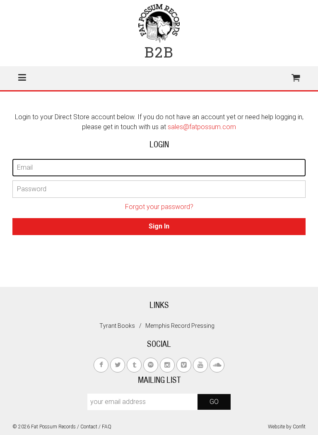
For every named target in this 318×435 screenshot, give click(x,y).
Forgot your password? (159, 207)
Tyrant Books (117, 325)
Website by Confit (287, 427)
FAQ (106, 427)
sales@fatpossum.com (202, 127)
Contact (88, 427)
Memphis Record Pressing (179, 325)
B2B (159, 51)
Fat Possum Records (53, 427)
